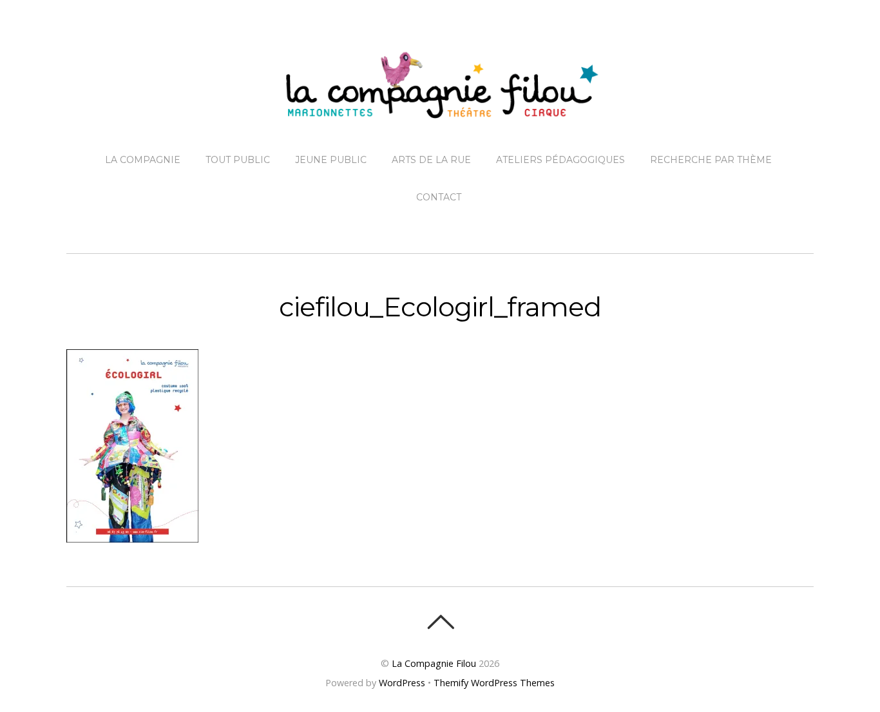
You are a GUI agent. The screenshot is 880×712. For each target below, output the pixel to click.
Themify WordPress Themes (494, 683)
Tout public (238, 160)
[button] (132, 446)
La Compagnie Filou (434, 663)
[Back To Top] (440, 621)
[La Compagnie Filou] (440, 108)
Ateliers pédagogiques (560, 160)
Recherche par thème (711, 160)
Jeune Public (331, 160)
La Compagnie (142, 160)
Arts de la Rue (431, 160)
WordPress (402, 683)
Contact (438, 197)
